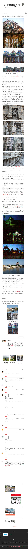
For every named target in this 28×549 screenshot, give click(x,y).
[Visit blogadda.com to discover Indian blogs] (5, 534)
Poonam (6, 461)
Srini (5, 378)
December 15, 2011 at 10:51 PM (20, 389)
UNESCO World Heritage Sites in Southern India (5, 363)
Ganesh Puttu (7, 389)
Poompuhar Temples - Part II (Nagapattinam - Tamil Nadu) (20, 363)
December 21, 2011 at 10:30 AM (20, 418)
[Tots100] (2, 534)
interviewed (11, 345)
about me (16, 346)
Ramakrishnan (7, 429)
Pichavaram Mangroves (12, 15)
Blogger (15, 526)
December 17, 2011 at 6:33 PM (20, 394)
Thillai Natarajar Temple (9, 289)
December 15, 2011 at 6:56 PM (20, 378)
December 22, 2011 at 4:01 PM (20, 429)
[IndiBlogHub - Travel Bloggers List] (10, 534)
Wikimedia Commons (18, 166)
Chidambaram (18, 291)
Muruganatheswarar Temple (20, 285)
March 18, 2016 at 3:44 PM (21, 461)
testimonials (21, 346)
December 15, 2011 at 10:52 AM (20, 371)
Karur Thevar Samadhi (15, 76)
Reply (6, 376)
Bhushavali (6, 396)
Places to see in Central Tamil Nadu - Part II (13, 363)
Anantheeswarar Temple (15, 289)
